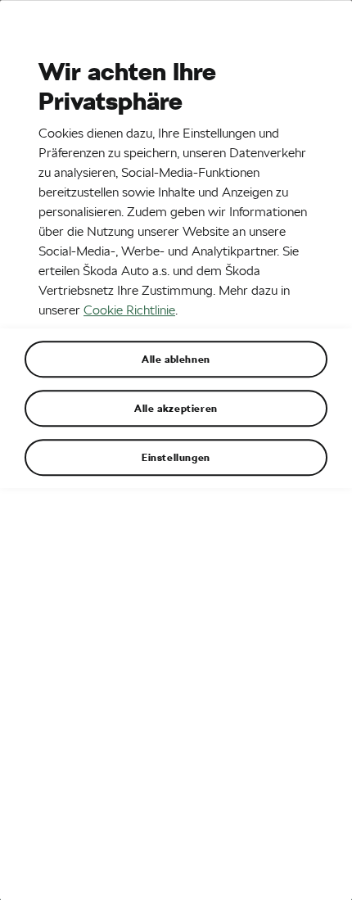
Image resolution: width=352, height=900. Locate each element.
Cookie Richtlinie (129, 310)
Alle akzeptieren (176, 407)
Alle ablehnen (176, 358)
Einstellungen (176, 457)
